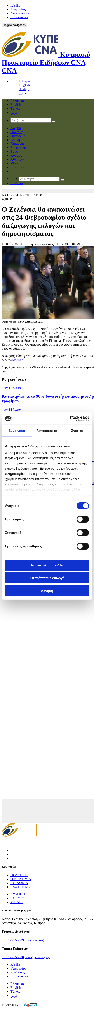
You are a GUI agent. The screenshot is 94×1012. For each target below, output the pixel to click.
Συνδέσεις (17, 972)
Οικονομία (17, 136)
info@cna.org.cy (36, 940)
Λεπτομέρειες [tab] (47, 430)
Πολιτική (16, 132)
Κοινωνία (17, 144)
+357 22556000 (13, 957)
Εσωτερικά (18, 147)
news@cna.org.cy (37, 957)
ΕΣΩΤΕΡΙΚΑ (20, 887)
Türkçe (24, 89)
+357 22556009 (13, 940)
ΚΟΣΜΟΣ (17, 898)
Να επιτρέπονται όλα (47, 565)
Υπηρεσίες (18, 9)
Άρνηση (47, 590)
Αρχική (15, 128)
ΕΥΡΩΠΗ (17, 894)
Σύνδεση (17, 360)
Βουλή (15, 140)
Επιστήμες (17, 167)
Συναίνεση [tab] (17, 430)
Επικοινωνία (19, 17)
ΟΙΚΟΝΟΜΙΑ (20, 879)
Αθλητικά (17, 159)
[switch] (83, 519)
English (24, 85)
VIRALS (16, 902)
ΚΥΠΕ (15, 5)
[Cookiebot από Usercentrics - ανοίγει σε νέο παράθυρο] (70, 418)
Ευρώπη (16, 151)
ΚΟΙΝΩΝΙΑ (19, 883)
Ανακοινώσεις (20, 13)
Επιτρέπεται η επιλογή (47, 578)
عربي (23, 93)
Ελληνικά (26, 81)
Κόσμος (16, 155)
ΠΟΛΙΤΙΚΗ (19, 875)
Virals (14, 163)
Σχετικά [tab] (77, 430)
